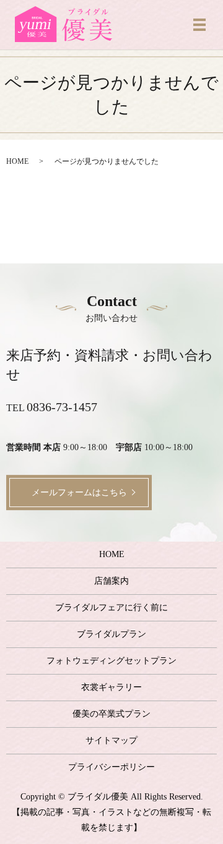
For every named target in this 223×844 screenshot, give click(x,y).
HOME (17, 161)
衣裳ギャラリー (111, 687)
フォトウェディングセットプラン (111, 660)
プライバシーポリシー (111, 767)
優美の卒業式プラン (111, 713)
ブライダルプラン (111, 634)
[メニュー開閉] (199, 25)
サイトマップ (111, 740)
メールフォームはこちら (79, 492)
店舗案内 (111, 581)
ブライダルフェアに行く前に (111, 607)
